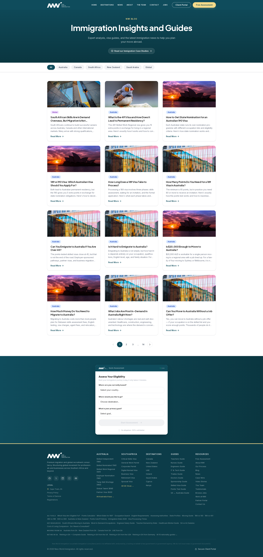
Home (94, 5)
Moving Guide (187, 516)
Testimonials (200, 489)
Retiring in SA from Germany (144, 535)
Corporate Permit (128, 466)
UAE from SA (117, 530)
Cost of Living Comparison (58, 526)
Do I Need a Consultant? (79, 526)
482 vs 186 (51, 519)
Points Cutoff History (98, 519)
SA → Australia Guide (180, 493)
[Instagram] (69, 478)
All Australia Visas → (105, 497)
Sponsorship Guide (179, 481)
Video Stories (201, 481)
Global (148, 67)
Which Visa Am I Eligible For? (68, 516)
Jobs (165, 5)
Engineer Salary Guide (126, 523)
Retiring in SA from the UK (97, 535)
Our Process (200, 466)
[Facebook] (49, 478)
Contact (154, 5)
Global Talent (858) (105, 488)
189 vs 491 (209, 516)
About (130, 5)
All (51, 67)
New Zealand (113, 67)
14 (143, 344)
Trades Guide (176, 474)
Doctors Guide (177, 478)
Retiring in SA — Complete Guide (73, 535)
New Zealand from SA (87, 530)
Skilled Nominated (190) (106, 465)
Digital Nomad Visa (129, 470)
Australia (63, 67)
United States (151, 466)
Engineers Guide (178, 466)
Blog (197, 470)
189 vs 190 (199, 516)
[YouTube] (75, 478)
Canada (78, 67)
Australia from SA (70, 530)
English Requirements (140, 516)
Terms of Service (54, 496)
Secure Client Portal (207, 549)
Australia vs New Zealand (78, 519)
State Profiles (175, 516)
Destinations (107, 5)
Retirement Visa (128, 478)
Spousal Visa (126, 481)
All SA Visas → (127, 486)
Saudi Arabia (132, 67)
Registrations (52, 500)
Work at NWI (200, 496)
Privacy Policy (52, 493)
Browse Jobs (201, 493)
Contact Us (200, 504)
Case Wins (200, 478)
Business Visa (127, 474)
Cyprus (149, 481)
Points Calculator (88, 516)
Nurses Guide (176, 463)
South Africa (94, 67)
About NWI (200, 463)
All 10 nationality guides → (167, 535)
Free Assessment (204, 5)
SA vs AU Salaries (187, 523)
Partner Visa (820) (104, 492)
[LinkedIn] (62, 478)
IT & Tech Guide (178, 470)
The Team (141, 5)
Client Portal (181, 5)
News (120, 5)
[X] (56, 478)
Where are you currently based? (113, 385)
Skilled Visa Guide (178, 485)
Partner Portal (201, 500)
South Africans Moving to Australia (76, 523)
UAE (147, 470)
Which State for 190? (105, 516)
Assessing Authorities (159, 516)
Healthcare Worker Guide (169, 523)
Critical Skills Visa (128, 459)
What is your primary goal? (110, 409)
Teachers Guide (178, 459)
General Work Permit (130, 463)
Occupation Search (122, 516)
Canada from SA (104, 530)
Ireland (149, 474)
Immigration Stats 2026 (117, 519)
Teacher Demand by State (146, 523)
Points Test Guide (178, 489)
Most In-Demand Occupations (103, 523)
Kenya (148, 485)
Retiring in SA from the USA (120, 535)
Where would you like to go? (111, 397)
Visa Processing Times (137, 519)
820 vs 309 (62, 519)
